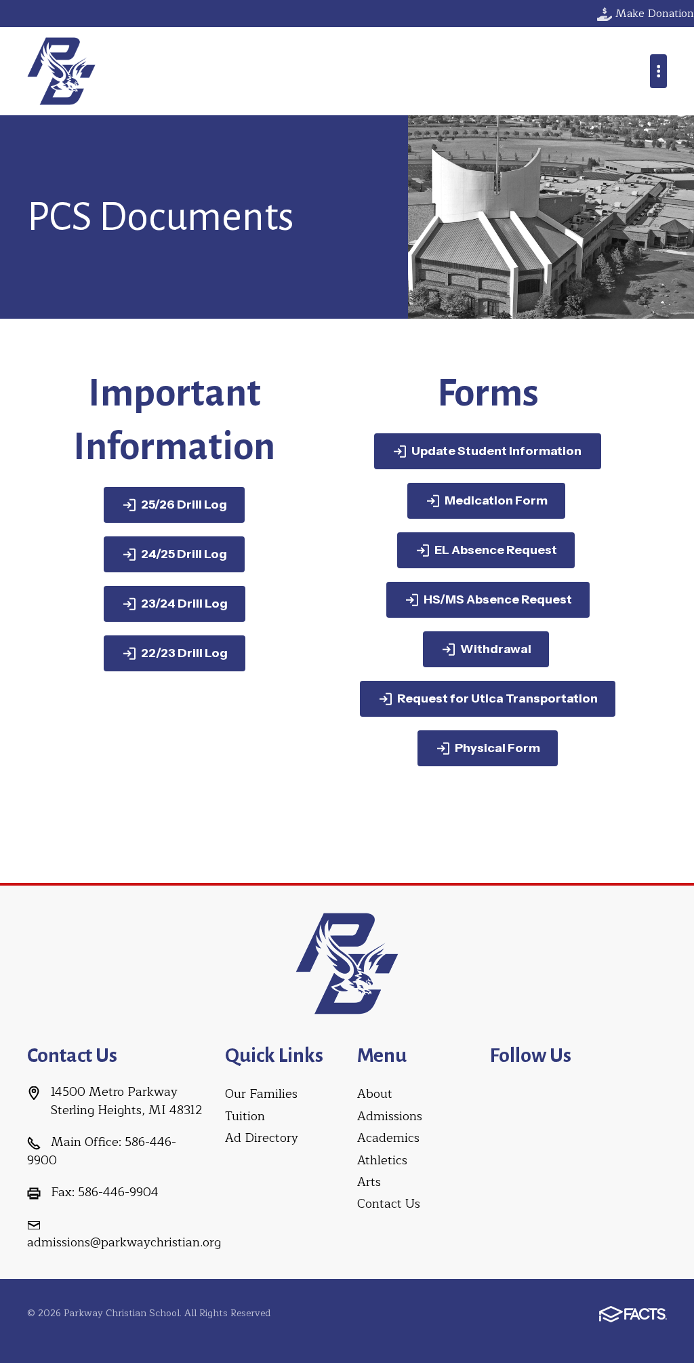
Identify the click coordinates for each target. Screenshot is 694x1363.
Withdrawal (495, 648)
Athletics (382, 1160)
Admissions (389, 1116)
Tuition (245, 1116)
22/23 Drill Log (184, 653)
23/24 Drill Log (184, 603)
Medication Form (496, 500)
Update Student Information (497, 450)
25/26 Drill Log (184, 504)
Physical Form (497, 747)
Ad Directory (261, 1138)
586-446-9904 (118, 1192)
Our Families (261, 1094)
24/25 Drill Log (184, 554)
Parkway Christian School (61, 71)
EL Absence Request (495, 549)
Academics (388, 1138)
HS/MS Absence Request (498, 599)
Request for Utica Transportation (497, 698)
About (374, 1094)
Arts (369, 1182)
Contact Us (388, 1203)
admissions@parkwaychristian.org (124, 1242)
